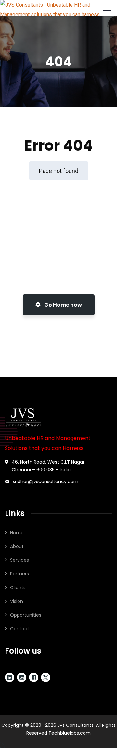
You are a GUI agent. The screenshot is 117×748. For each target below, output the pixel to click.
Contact (19, 628)
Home (17, 532)
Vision (16, 601)
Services (19, 560)
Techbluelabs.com (69, 733)
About (17, 546)
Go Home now (62, 305)
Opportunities (25, 615)
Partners (19, 574)
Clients (18, 587)
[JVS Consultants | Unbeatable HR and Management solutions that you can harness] (58, 8)
